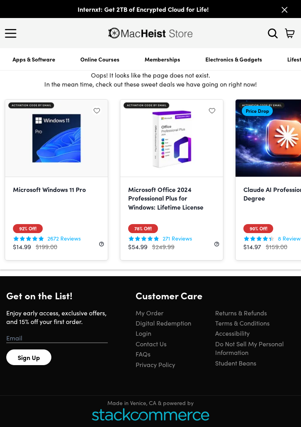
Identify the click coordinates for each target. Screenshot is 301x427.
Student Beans (235, 362)
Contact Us (151, 343)
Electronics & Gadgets (233, 59)
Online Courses (100, 59)
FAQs (143, 353)
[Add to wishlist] (97, 110)
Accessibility (232, 333)
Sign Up (29, 357)
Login (143, 333)
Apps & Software (34, 59)
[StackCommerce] (150, 414)
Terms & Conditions (242, 322)
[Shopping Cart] (289, 33)
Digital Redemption (163, 322)
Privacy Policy (155, 364)
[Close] (284, 10)
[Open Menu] (12, 33)
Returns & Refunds (241, 312)
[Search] (273, 33)
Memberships (162, 59)
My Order (149, 312)
